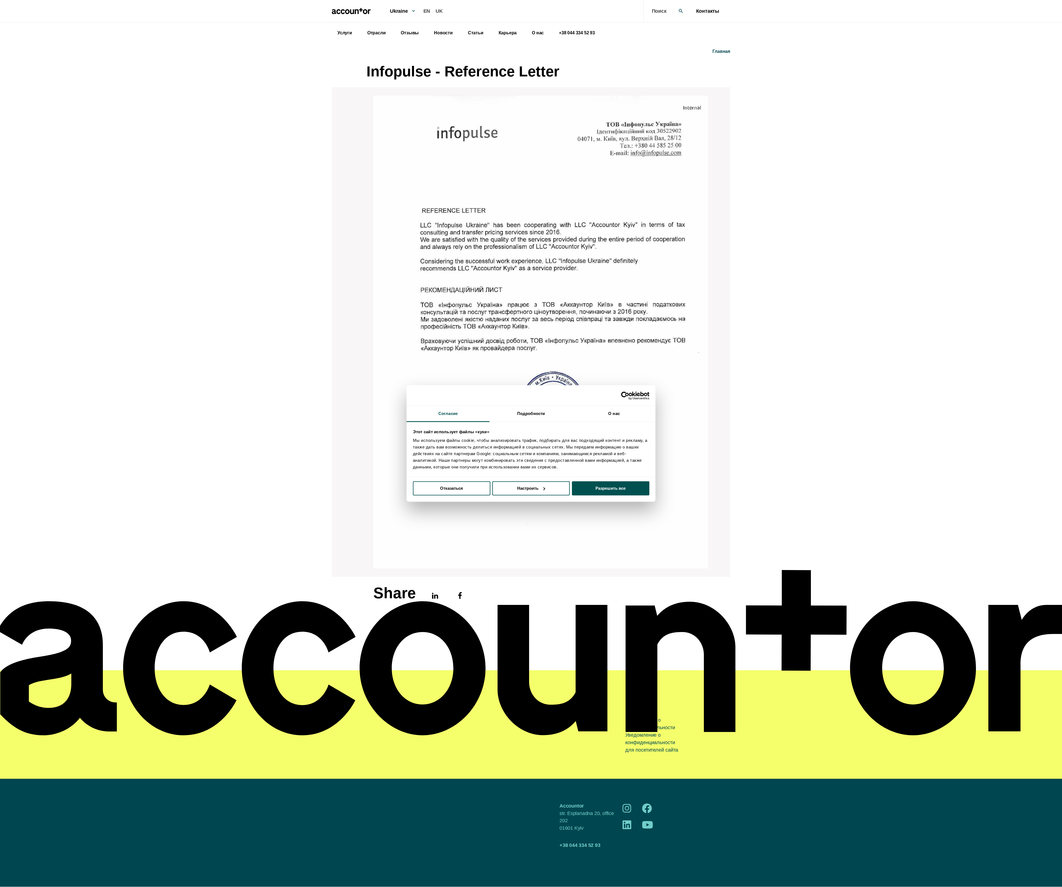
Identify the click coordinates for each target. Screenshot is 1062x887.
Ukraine (399, 11)
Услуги (344, 32)
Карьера (508, 32)
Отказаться (451, 488)
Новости (443, 32)
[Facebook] (647, 810)
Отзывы (410, 32)
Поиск (659, 11)
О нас (538, 32)
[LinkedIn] (627, 827)
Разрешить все (610, 488)
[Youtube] (647, 827)
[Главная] (351, 11)
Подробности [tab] (531, 413)
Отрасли (376, 32)
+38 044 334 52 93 (577, 32)
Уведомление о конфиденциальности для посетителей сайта (651, 742)
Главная (721, 51)
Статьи (475, 32)
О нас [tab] (614, 413)
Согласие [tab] (448, 413)
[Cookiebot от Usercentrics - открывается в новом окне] (625, 395)
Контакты (707, 11)
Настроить (527, 488)
